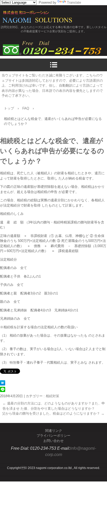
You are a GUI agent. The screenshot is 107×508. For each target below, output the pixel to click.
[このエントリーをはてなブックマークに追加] (2, 384)
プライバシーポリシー (53, 436)
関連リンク (53, 431)
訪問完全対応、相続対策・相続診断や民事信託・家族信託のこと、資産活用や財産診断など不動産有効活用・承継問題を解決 (42, 17)
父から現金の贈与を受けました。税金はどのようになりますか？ (53, 413)
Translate (74, 2)
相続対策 (52, 396)
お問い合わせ (53, 441)
